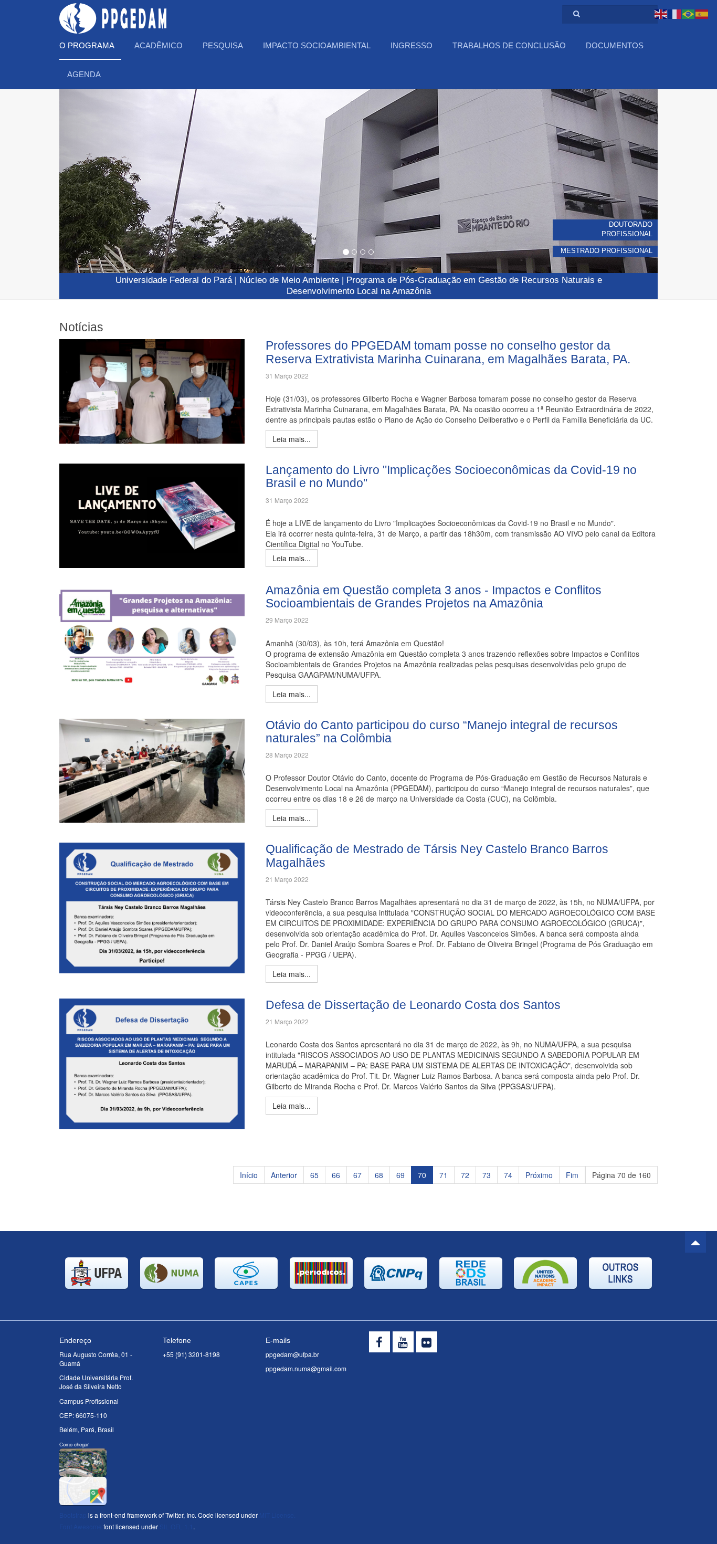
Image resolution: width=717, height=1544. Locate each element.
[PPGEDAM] (112, 14)
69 (400, 1175)
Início (249, 1175)
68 (379, 1175)
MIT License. (277, 1514)
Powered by (610, 1344)
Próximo (539, 1175)
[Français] (675, 13)
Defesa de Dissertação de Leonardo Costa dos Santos (413, 1005)
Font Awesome (80, 1526)
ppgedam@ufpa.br (292, 1354)
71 (443, 1175)
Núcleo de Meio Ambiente (289, 280)
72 (465, 1175)
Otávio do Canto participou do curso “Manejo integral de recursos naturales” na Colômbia (442, 731)
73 (486, 1175)
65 (314, 1175)
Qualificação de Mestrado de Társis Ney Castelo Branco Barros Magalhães (437, 855)
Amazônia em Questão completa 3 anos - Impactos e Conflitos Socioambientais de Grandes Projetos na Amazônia (434, 596)
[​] (379, 1341)
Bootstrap (73, 1514)
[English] (661, 13)
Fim (572, 1175)
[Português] (688, 13)
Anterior (284, 1175)
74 (508, 1175)
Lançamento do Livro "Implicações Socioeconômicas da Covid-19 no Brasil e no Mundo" (451, 476)
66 (336, 1175)
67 (357, 1175)
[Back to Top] (695, 1242)
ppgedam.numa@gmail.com (306, 1368)
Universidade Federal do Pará (173, 280)
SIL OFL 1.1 (176, 1526)
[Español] (702, 13)
